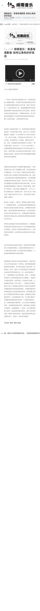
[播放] (6, 80)
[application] (20, 73)
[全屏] (33, 80)
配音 (26, 59)
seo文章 (11, 17)
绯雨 (11, 323)
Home (6, 17)
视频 (15, 323)
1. (14, 84)
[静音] (31, 80)
